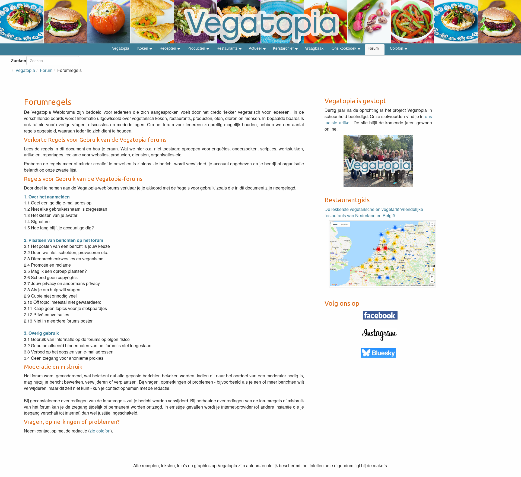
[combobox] (52, 60)
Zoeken (18, 60)
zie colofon (100, 431)
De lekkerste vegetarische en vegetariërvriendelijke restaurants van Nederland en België (374, 212)
